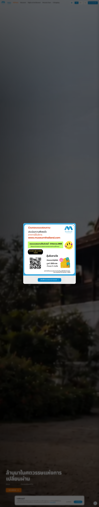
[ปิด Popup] (73, 225)
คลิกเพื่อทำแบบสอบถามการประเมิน (48, 280)
